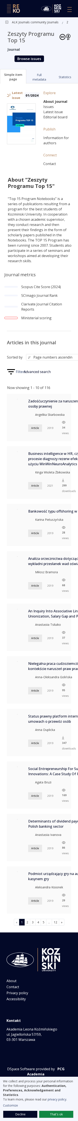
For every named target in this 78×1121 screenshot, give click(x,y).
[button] (13, 76)
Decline (20, 1114)
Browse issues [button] (29, 58)
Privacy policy (17, 993)
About (11, 980)
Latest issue (53, 112)
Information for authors (56, 140)
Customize (10, 1105)
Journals (52, 22)
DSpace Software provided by (31, 1069)
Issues (48, 106)
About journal (55, 101)
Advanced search (37, 371)
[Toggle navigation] (70, 9)
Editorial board (55, 117)
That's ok (56, 1114)
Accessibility (16, 999)
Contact (49, 163)
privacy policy (57, 1099)
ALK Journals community (29, 22)
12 (55, 922)
